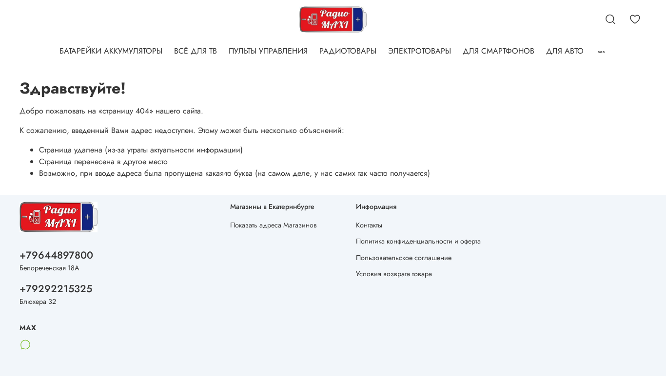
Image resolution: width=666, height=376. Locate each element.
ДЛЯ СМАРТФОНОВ (498, 50)
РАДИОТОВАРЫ (347, 50)
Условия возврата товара (394, 274)
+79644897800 (56, 255)
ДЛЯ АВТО (565, 50)
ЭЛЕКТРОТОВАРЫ (419, 50)
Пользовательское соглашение (403, 258)
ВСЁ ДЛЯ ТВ (195, 50)
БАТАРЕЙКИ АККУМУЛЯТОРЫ (110, 50)
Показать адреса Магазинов (273, 225)
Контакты (369, 225)
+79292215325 (56, 289)
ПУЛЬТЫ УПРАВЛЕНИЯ (268, 50)
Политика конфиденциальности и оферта (418, 241)
